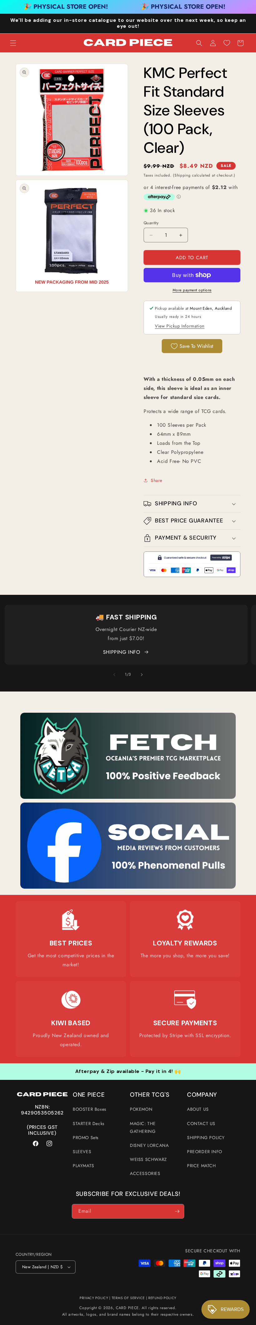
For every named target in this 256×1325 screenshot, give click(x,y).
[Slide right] (142, 675)
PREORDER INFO (204, 1151)
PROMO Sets (86, 1137)
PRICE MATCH (201, 1165)
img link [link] (71, 913)
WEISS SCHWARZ (148, 1159)
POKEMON (141, 1109)
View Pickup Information (179, 326)
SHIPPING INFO (121, 652)
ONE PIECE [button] (89, 1095)
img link (128, 717)
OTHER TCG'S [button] (150, 1095)
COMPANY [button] (202, 1095)
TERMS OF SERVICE (128, 1297)
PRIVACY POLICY (94, 1297)
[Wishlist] (227, 43)
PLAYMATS (83, 1165)
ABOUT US (198, 1109)
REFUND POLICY (162, 1297)
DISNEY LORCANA (149, 1145)
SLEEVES (82, 1151)
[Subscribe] (177, 1211)
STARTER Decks (89, 1123)
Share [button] (156, 480)
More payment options (192, 290)
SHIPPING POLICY (206, 1137)
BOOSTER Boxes (89, 1109)
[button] (13, 43)
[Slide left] (114, 675)
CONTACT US (201, 1123)
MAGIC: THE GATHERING (143, 1127)
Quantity (151, 223)
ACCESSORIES (145, 1173)
